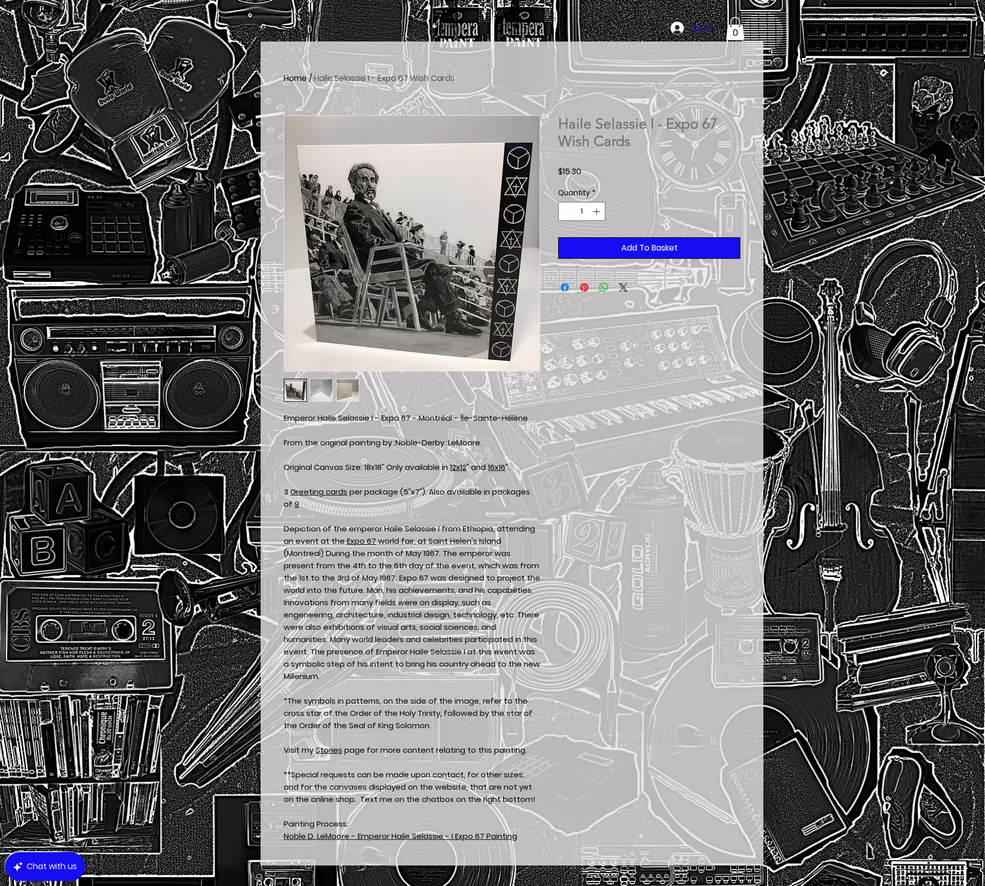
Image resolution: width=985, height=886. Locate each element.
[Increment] (597, 211)
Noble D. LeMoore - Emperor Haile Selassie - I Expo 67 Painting (400, 836)
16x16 (496, 467)
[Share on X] (623, 287)
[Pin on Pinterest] (584, 287)
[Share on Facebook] (565, 287)
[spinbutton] (582, 211)
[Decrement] (566, 211)
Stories (329, 750)
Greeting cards (318, 491)
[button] (735, 28)
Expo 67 (361, 540)
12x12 (458, 467)
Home (295, 78)
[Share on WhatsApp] (604, 287)
